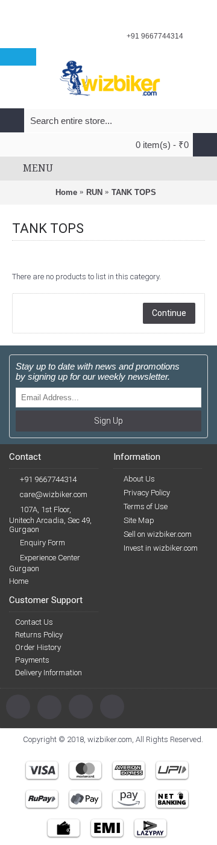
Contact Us (34, 622)
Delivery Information (48, 672)
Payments (32, 659)
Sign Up (108, 421)
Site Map (139, 520)
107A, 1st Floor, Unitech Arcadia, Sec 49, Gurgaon (50, 519)
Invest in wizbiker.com (161, 547)
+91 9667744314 (48, 479)
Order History (38, 647)
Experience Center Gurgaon (44, 563)
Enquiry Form (42, 542)
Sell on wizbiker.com (158, 534)
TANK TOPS (134, 192)
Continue (169, 313)
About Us (139, 478)
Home (66, 192)
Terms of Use (146, 506)
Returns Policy (39, 634)
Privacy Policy (147, 492)
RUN (94, 192)
